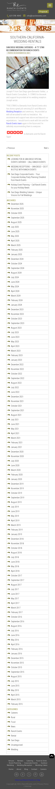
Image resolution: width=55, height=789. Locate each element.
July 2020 (15, 461)
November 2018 (17, 543)
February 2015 (17, 704)
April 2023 (15, 346)
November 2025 (17, 208)
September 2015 (17, 672)
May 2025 (15, 236)
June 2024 (15, 282)
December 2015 (17, 658)
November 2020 (17, 456)
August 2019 (16, 502)
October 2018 (16, 548)
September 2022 (17, 378)
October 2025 (16, 213)
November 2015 (17, 663)
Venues (11, 761)
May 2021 (15, 429)
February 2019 (17, 530)
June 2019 (15, 511)
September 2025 (17, 218)
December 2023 (17, 309)
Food (13, 722)
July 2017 (15, 589)
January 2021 (16, 447)
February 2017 (17, 612)
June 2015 (15, 686)
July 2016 (15, 630)
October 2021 (16, 406)
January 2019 (16, 534)
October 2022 (16, 374)
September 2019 (17, 497)
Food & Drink (41, 761)
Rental (13, 736)
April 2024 (15, 291)
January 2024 (16, 305)
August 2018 (16, 552)
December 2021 (17, 396)
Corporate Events (31, 763)
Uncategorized (17, 745)
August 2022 (16, 383)
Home (11, 769)
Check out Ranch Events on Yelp (27, 780)
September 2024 (17, 268)
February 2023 (17, 355)
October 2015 (16, 667)
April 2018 (15, 571)
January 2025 (16, 254)
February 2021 (17, 442)
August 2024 (16, 273)
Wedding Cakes (41, 765)
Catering (29, 761)
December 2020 (17, 452)
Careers (43, 769)
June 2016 (15, 635)
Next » (46, 148)
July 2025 (15, 227)
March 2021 (16, 438)
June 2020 (15, 465)
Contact (34, 769)
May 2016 (15, 640)
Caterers (14, 713)
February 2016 (17, 649)
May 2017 (15, 598)
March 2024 (16, 296)
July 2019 (15, 507)
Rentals (20, 761)
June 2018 (15, 562)
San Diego (15, 740)
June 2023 (15, 337)
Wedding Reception (14, 111)
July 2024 (15, 277)
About (19, 769)
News (13, 726)
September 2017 (17, 580)
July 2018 (15, 557)
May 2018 (15, 566)
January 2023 (16, 360)
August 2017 (16, 585)
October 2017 (16, 575)
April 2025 (15, 240)
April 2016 (15, 644)
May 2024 (15, 286)
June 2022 (15, 392)
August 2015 (16, 676)
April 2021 (15, 433)
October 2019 (16, 493)
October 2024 (16, 263)
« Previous (10, 148)
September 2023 (17, 323)
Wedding (14, 749)
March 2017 (16, 608)
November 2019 (17, 488)
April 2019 (15, 520)
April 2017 (15, 603)
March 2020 (16, 470)
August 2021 (16, 415)
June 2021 (15, 424)
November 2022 (17, 369)
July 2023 (15, 332)
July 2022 (15, 387)
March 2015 (16, 699)
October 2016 (16, 617)
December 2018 (17, 539)
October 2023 (16, 318)
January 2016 (16, 653)
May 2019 (15, 516)
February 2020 (17, 474)
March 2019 (16, 525)
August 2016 (16, 626)
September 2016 (17, 621)
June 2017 (15, 594)
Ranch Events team (14, 123)
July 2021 (15, 419)
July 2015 (15, 681)
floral (13, 717)
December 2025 (17, 204)
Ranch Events (16, 731)
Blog (26, 769)
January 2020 (16, 479)
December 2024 (17, 259)
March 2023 (16, 351)
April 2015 (15, 695)
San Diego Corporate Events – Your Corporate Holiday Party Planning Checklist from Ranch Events (28, 177)
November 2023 (17, 314)
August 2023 (16, 328)
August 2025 (16, 222)
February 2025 (17, 250)
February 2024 (17, 300)
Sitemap (28, 786)
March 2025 (16, 245)
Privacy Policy (43, 784)
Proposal (43, 11)
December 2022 (17, 364)
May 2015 (15, 690)
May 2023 (15, 341)
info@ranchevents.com (36, 16)
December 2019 (17, 484)
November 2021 (17, 401)
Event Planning (15, 763)
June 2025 (15, 231)
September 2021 (17, 410)
